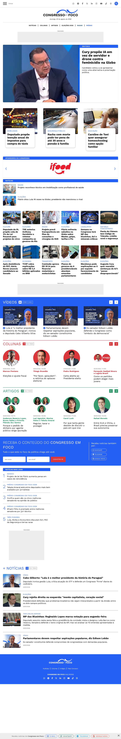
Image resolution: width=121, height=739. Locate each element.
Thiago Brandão (40, 371)
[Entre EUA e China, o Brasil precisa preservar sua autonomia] (102, 412)
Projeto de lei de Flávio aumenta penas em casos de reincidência (26, 477)
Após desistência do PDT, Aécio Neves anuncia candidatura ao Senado (11, 269)
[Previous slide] (6, 168)
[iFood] (60, 168)
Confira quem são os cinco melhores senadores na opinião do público (24, 499)
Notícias (32, 25)
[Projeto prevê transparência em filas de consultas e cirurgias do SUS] (51, 223)
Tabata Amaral (47, 420)
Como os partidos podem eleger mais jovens (103, 378)
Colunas (43, 25)
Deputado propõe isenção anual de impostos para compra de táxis (18, 139)
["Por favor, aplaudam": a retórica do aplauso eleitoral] (41, 365)
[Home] (60, 12)
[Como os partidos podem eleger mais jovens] (102, 365)
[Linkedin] (92, 3)
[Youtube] (101, 3)
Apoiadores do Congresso (17, 158)
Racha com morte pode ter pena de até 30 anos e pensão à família (59, 139)
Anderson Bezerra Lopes (14, 418)
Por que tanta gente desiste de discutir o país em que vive (73, 425)
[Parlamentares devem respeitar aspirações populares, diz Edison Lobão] (12, 647)
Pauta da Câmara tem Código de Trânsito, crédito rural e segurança (109, 235)
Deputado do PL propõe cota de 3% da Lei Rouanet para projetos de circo (11, 234)
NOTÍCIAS (9, 181)
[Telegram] (78, 3)
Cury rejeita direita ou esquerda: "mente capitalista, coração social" (63, 597)
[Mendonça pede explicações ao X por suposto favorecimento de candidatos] (90, 258)
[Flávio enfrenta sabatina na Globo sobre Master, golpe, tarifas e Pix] (70, 223)
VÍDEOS (10, 302)
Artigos (54, 25)
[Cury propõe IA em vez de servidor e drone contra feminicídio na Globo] (41, 73)
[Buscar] (116, 3)
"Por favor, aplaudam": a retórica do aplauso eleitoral (44, 378)
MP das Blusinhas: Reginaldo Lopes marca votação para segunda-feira (64, 616)
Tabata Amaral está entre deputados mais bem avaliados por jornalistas (28, 488)
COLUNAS (12, 344)
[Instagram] (96, 3)
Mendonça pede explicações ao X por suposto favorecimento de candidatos (89, 269)
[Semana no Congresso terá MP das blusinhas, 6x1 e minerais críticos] (90, 223)
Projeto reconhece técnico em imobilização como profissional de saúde (51, 187)
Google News (99, 458)
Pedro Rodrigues (71, 371)
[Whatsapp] (73, 3)
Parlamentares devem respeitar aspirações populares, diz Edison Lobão (66, 638)
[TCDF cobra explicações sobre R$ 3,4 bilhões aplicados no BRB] (31, 258)
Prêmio (89, 25)
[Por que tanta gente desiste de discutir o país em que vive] (71, 412)
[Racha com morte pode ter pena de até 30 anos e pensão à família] (60, 121)
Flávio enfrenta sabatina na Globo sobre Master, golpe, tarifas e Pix (69, 234)
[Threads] (111, 3)
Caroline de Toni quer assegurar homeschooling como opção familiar (98, 140)
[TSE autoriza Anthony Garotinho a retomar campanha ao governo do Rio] (31, 223)
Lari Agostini (39, 418)
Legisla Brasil (101, 373)
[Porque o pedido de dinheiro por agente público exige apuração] (11, 412)
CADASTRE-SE (58, 459)
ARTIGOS (11, 391)
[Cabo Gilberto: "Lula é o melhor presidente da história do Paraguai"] (12, 587)
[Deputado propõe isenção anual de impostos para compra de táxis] (20, 121)
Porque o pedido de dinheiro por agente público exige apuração (15, 428)
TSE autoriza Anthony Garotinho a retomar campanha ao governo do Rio (29, 235)
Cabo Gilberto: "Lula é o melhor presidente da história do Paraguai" (63, 577)
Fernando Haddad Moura (105, 371)
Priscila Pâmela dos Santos (13, 421)
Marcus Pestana (10, 371)
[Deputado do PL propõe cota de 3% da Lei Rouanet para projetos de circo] (12, 223)
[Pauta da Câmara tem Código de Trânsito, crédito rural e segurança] (109, 223)
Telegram (98, 454)
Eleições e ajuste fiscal (15, 376)
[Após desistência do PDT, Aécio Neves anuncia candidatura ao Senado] (12, 258)
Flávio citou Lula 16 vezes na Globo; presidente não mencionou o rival (50, 199)
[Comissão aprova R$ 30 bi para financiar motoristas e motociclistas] (51, 258)
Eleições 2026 (67, 25)
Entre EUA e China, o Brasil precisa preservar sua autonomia (106, 425)
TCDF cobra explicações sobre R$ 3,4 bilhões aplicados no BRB (31, 269)
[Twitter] (87, 3)
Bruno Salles (9, 420)
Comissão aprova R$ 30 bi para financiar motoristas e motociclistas (50, 269)
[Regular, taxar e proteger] (41, 412)
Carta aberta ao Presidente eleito (72, 377)
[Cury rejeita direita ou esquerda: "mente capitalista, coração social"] (12, 606)
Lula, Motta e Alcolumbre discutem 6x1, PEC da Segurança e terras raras (27, 521)
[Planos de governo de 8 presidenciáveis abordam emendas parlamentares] (70, 258)
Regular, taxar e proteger (41, 424)
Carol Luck (68, 418)
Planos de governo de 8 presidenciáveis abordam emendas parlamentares (69, 270)
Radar (79, 25)
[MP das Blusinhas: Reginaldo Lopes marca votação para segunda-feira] (12, 625)
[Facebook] (82, 3)
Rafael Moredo (100, 418)
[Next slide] (115, 168)
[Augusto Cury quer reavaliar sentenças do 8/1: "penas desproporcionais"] (109, 258)
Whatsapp (98, 450)
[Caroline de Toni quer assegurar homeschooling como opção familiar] (101, 121)
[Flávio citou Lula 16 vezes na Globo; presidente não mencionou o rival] (9, 205)
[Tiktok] (106, 3)
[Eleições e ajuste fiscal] (11, 365)
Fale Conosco (73, 668)
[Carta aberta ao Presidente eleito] (71, 365)
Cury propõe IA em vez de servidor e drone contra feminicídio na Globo (99, 57)
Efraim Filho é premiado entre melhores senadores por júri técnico (25, 510)
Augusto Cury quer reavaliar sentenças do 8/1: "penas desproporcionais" (109, 269)
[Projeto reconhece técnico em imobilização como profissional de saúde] (9, 193)
